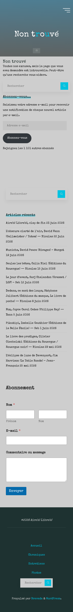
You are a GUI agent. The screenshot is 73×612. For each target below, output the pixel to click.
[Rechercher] (64, 86)
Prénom (11, 421)
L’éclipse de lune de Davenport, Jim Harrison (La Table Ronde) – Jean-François (32, 361)
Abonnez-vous (17, 138)
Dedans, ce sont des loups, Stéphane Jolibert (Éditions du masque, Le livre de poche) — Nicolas (36, 296)
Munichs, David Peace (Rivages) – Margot (35, 250)
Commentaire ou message (26, 452)
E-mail (13, 431)
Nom (41, 421)
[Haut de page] (57, 596)
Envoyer (16, 491)
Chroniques (36, 555)
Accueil (36, 545)
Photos (36, 572)
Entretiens (36, 563)
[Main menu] (66, 10)
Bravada (36, 598)
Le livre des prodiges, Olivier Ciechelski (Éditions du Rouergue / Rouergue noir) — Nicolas (32, 342)
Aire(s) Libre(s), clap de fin (25, 223)
